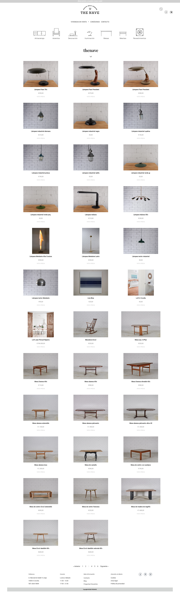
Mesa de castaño (91, 465)
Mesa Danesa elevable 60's (140, 382)
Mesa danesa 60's (91, 382)
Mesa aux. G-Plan (141, 340)
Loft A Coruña (141, 298)
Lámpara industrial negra (90, 131)
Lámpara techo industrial (140, 256)
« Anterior (76, 566)
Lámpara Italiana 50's (140, 215)
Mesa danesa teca (40, 465)
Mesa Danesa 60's (40, 382)
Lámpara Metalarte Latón (90, 256)
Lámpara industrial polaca (41, 173)
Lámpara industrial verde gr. (140, 173)
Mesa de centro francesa (90, 507)
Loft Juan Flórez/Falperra (40, 340)
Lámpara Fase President (90, 89)
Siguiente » (104, 566)
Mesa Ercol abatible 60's (40, 548)
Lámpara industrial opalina (141, 131)
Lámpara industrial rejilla (90, 173)
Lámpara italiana (91, 215)
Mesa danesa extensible (40, 423)
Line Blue (91, 298)
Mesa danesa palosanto (90, 423)
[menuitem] (80, 21)
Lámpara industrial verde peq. (41, 215)
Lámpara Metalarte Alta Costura (41, 256)
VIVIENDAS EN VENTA (79, 22)
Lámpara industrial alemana (40, 131)
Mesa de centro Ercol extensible (41, 507)
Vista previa (41, 96)
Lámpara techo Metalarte (40, 298)
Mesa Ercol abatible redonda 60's (90, 548)
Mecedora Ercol (90, 340)
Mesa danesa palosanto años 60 (140, 423)
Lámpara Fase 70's (40, 89)
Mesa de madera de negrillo (140, 507)
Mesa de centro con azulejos (141, 465)
